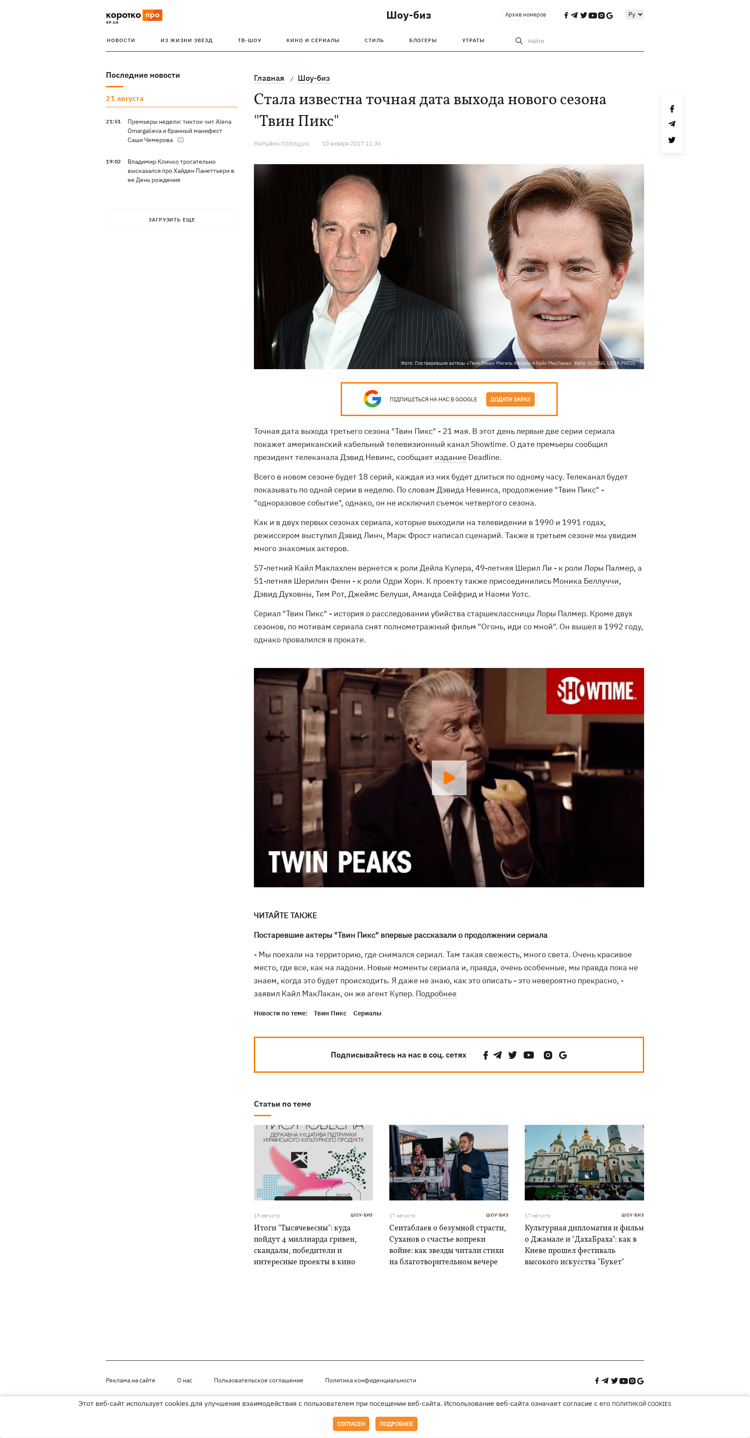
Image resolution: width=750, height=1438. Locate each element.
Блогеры (423, 40)
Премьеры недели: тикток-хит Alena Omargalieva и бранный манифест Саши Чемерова (179, 131)
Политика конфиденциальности (370, 1380)
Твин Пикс (330, 1013)
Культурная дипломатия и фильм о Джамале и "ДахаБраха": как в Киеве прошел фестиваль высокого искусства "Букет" (584, 1245)
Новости (121, 40)
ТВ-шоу (249, 40)
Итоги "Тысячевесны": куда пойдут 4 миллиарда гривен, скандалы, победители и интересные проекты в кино (305, 1245)
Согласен (351, 1424)
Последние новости (143, 75)
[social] (486, 1055)
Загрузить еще (171, 219)
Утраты (473, 40)
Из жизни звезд (187, 40)
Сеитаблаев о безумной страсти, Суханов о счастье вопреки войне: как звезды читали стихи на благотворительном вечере (447, 1245)
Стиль (374, 40)
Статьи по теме (282, 1104)
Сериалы (367, 1013)
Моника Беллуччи (586, 581)
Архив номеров (525, 14)
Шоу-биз (408, 15)
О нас (184, 1380)
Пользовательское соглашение (258, 1380)
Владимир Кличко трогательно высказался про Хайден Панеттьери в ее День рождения (181, 171)
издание (451, 457)
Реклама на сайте (130, 1380)
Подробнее (436, 993)
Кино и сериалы (313, 40)
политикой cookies (641, 1404)
